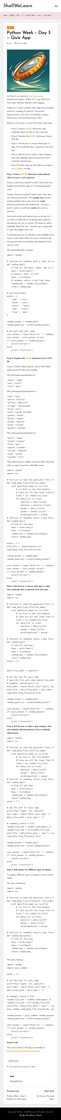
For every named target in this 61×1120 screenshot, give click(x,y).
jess (12, 1076)
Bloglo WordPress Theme (31, 1115)
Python (10, 27)
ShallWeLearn (17, 6)
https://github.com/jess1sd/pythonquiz (23, 1051)
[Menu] (56, 6)
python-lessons (13, 1061)
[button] (16, 1081)
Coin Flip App (34, 96)
